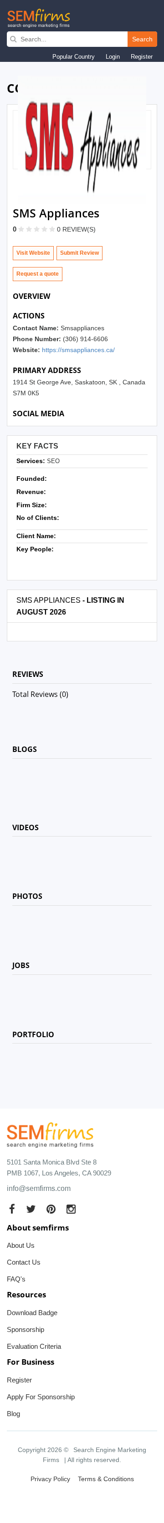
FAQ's (16, 1279)
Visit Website (33, 253)
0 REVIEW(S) (76, 229)
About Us (21, 1245)
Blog (13, 1413)
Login (113, 56)
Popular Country (73, 56)
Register (142, 56)
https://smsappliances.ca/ (78, 349)
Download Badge (32, 1312)
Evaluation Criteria (34, 1346)
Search (142, 39)
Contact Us (24, 1262)
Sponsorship (25, 1329)
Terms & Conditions (106, 1479)
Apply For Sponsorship (41, 1397)
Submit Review (79, 253)
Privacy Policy (50, 1479)
